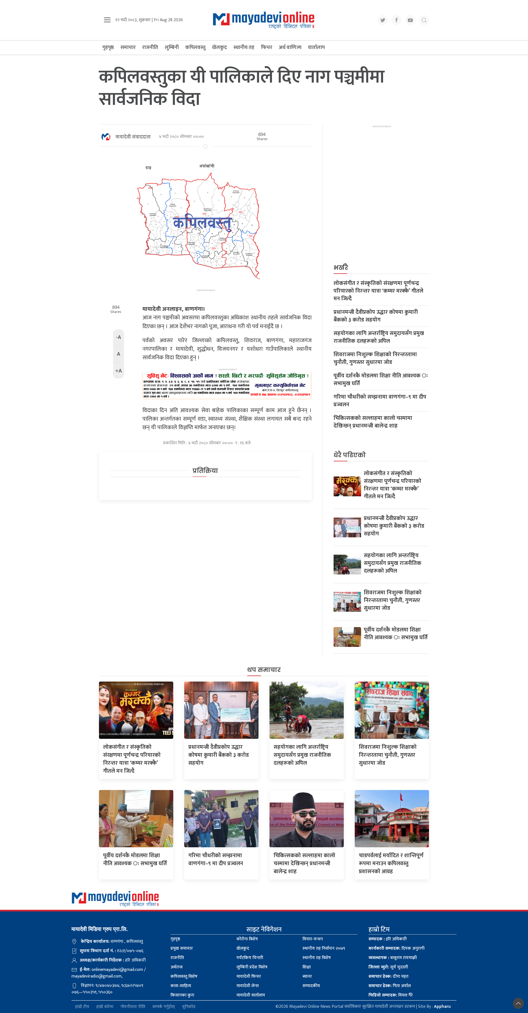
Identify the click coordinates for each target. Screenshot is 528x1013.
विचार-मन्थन (312, 939)
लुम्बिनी (172, 47)
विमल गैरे (391, 995)
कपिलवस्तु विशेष (183, 976)
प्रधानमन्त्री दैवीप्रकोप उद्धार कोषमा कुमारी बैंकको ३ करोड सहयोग (376, 316)
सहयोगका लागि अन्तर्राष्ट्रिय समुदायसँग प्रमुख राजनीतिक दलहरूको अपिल (379, 337)
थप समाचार (264, 670)
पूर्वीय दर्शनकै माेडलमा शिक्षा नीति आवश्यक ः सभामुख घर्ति (381, 379)
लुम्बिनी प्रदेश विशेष (252, 967)
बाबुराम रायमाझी (393, 958)
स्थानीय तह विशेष (316, 958)
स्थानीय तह (243, 47)
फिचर (266, 47)
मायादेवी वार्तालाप (251, 995)
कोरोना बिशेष (247, 939)
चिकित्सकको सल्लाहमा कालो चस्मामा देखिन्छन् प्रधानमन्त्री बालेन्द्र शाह (373, 422)
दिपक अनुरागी (397, 948)
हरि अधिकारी (388, 939)
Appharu (442, 1006)
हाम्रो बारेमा (104, 1006)
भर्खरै (341, 267)
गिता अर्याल (390, 986)
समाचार (128, 47)
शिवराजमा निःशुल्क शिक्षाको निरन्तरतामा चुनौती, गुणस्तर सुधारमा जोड (375, 358)
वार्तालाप (316, 47)
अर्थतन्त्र (176, 967)
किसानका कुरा (182, 995)
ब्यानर (307, 976)
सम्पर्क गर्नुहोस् (163, 1006)
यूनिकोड (189, 1006)
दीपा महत (388, 976)
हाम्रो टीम (82, 1006)
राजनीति (150, 47)
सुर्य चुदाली (388, 967)
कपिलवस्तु (195, 47)
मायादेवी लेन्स (248, 986)
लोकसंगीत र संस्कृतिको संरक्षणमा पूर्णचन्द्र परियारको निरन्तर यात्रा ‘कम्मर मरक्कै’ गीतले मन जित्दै (378, 291)
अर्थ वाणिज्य (290, 47)
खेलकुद (219, 47)
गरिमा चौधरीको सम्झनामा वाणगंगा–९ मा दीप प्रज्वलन (380, 401)
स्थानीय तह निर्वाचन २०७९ (323, 948)
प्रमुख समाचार (181, 948)
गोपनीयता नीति (132, 1006)
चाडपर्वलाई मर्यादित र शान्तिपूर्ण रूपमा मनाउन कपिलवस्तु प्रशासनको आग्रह (391, 863)
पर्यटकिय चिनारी (250, 958)
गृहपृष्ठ (108, 47)
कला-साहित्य (180, 986)
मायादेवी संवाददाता (133, 137)
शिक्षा (306, 967)
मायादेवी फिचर (249, 976)
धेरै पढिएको (350, 455)
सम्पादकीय (311, 986)
